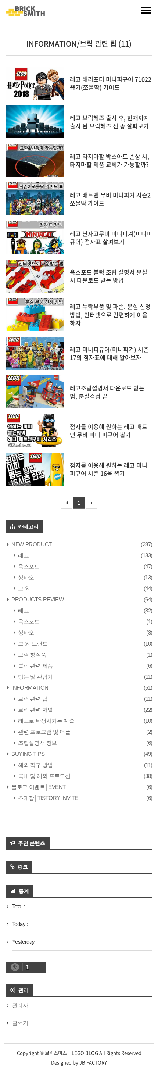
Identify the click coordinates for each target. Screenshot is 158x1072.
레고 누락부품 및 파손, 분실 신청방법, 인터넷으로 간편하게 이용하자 (110, 314)
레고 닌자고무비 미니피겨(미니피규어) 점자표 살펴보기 (111, 237)
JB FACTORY (93, 1062)
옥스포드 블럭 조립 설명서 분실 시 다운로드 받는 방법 (108, 276)
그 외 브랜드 (32, 643)
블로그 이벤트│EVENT (38, 787)
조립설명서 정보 (37, 743)
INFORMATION (29, 688)
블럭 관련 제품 (35, 665)
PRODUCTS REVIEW (37, 599)
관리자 (20, 1005)
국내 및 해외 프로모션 (43, 776)
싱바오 (25, 577)
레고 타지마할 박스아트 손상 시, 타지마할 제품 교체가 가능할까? (109, 160)
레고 (23, 555)
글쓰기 (20, 1023)
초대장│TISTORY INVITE (47, 798)
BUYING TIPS (27, 754)
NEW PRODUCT (31, 544)
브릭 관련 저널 (35, 710)
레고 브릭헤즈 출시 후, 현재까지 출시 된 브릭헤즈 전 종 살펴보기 (109, 121)
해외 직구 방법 (35, 765)
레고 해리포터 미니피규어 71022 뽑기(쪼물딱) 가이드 (110, 83)
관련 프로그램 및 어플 (43, 732)
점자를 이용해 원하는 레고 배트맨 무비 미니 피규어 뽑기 (108, 430)
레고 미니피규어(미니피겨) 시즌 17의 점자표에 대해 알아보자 (109, 353)
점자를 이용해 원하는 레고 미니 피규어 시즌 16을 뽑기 (108, 469)
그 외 (23, 588)
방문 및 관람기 (35, 676)
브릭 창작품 (31, 654)
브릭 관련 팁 (32, 699)
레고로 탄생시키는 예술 (45, 721)
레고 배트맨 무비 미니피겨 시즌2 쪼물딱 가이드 (110, 198)
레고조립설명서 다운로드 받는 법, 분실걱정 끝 (107, 391)
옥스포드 (28, 566)
